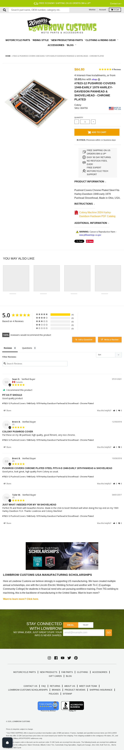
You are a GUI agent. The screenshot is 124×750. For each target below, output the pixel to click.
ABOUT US (69, 686)
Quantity (78, 117)
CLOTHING (82, 672)
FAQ (43, 686)
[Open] (7, 742)
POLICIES (54, 694)
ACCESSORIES (99, 672)
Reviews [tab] (8, 347)
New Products (60, 40)
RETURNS (55, 686)
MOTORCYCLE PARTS (24, 672)
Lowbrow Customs (21, 721)
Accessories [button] (56, 45)
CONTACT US (30, 686)
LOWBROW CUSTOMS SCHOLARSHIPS (28, 690)
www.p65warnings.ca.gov (90, 235)
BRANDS (56, 690)
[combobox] (39, 10)
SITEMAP (67, 694)
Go (108, 632)
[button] (115, 410)
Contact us (115, 3)
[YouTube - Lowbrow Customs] (62, 658)
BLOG (69, 676)
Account (102, 10)
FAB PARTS (67, 672)
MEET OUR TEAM (88, 686)
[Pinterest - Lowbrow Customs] (76, 658)
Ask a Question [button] (85, 339)
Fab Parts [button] (76, 40)
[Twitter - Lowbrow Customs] (69, 658)
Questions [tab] (27, 347)
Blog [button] (70, 45)
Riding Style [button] (41, 40)
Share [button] (8, 410)
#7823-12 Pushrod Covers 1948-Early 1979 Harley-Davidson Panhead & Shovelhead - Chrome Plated (48, 403)
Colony (77, 105)
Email (70, 625)
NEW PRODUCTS (48, 672)
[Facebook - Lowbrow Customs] (56, 658)
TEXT (85, 625)
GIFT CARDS (55, 676)
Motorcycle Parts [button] (18, 40)
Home (7, 56)
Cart (116, 10)
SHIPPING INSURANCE (101, 690)
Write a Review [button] (111, 339)
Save (91, 241)
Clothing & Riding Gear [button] (101, 40)
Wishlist (92, 10)
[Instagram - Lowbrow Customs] (49, 658)
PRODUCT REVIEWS (75, 690)
